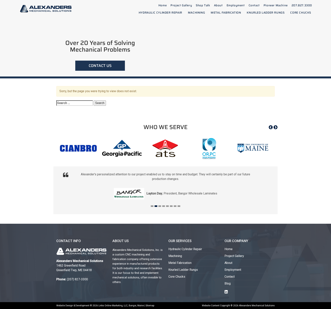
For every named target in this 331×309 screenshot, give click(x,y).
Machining (196, 12)
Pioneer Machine (276, 5)
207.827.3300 (302, 5)
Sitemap (150, 305)
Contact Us (100, 66)
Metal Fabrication (226, 12)
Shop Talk (203, 5)
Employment (236, 5)
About (218, 5)
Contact (254, 5)
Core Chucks (300, 12)
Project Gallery (181, 5)
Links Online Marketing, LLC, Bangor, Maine (121, 305)
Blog (227, 283)
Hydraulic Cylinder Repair (160, 12)
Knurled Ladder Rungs (265, 12)
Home (162, 5)
